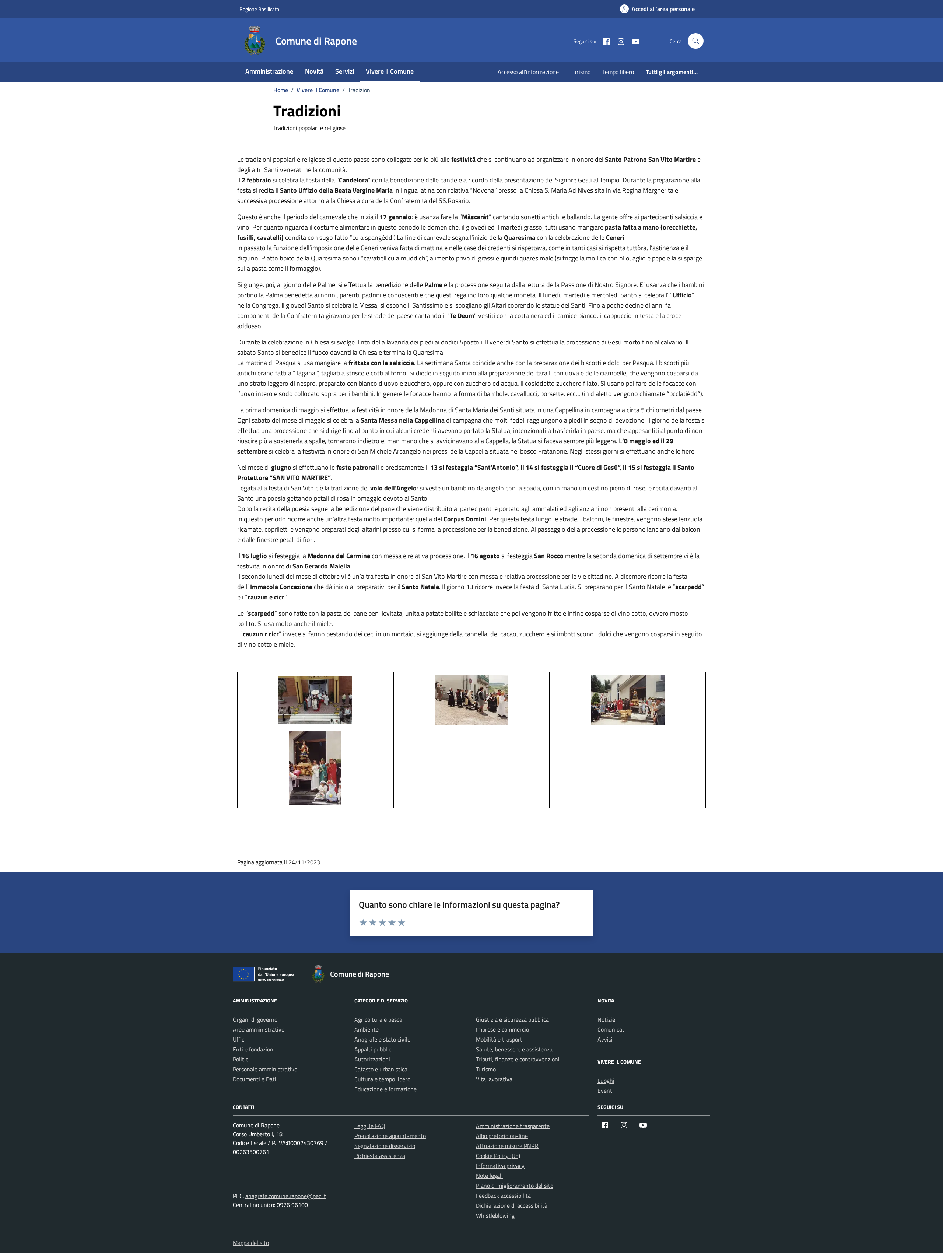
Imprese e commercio (502, 1029)
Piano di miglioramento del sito (514, 1185)
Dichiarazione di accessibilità (511, 1205)
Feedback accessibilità (503, 1195)
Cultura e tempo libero (382, 1079)
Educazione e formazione (385, 1089)
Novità (314, 71)
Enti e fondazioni (254, 1049)
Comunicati (611, 1029)
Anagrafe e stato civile (382, 1039)
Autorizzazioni (372, 1059)
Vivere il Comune (390, 71)
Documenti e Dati (254, 1079)
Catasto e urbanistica (380, 1069)
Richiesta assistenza (379, 1155)
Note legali (489, 1175)
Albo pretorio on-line (502, 1135)
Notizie (606, 1019)
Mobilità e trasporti (500, 1039)
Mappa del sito (251, 1242)
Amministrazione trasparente (513, 1125)
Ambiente (366, 1029)
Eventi (605, 1090)
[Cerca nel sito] (696, 41)
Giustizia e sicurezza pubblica (512, 1019)
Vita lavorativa (494, 1079)
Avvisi (605, 1039)
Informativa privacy (500, 1165)
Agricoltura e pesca (378, 1019)
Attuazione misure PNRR (507, 1145)
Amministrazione (269, 71)
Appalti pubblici (373, 1049)
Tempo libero (618, 71)
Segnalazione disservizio (384, 1145)
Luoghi (605, 1080)
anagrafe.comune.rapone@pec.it (285, 1195)
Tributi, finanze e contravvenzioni (518, 1059)
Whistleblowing (495, 1215)
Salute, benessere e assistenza (514, 1049)
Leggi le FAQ (369, 1125)
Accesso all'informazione (528, 71)
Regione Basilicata (259, 9)
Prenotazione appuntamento (390, 1135)
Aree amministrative (258, 1029)
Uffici (239, 1039)
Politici (241, 1059)
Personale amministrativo (265, 1069)
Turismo (580, 71)
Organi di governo (255, 1019)
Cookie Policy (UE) (498, 1155)
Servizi (344, 71)
